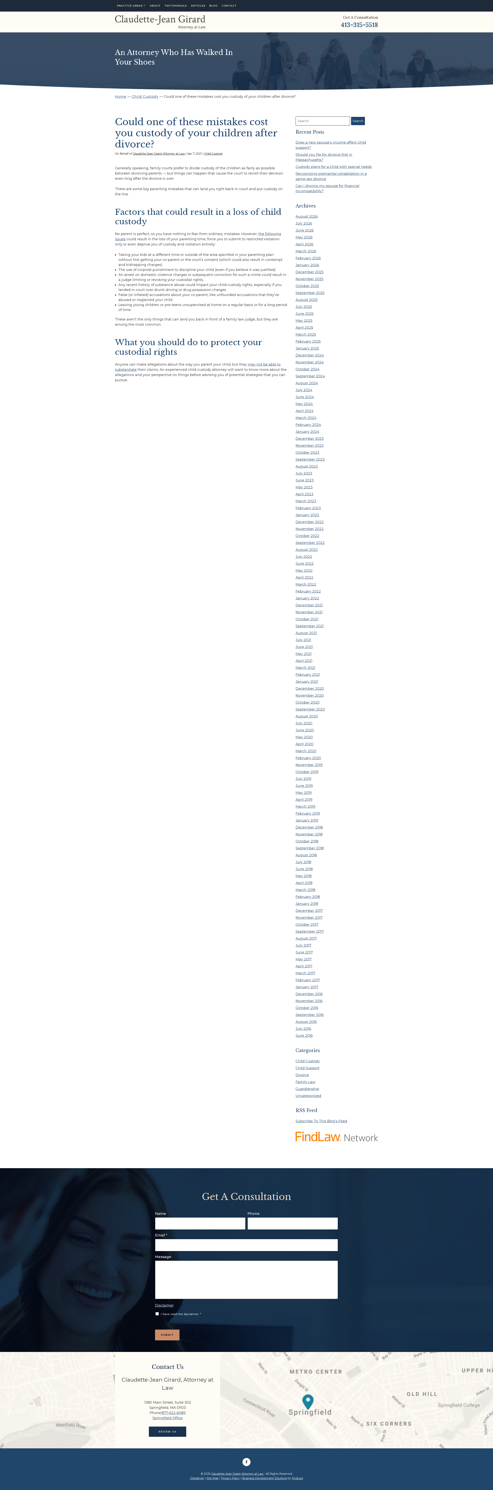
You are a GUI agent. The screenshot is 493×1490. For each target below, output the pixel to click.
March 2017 (305, 973)
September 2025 (310, 293)
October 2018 (307, 841)
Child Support (307, 1068)
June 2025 (305, 314)
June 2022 (305, 564)
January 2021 (307, 682)
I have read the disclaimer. (181, 1314)
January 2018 (307, 904)
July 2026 (304, 223)
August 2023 (307, 466)
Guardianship (307, 1089)
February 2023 (308, 508)
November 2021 (309, 612)
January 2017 (307, 987)
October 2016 (307, 1008)
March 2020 (306, 751)
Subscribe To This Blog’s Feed (321, 1121)
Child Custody (213, 153)
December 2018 (309, 827)
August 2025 (307, 300)
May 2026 (304, 237)
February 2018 (308, 897)
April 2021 (304, 661)
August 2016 (306, 1022)
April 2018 (304, 883)
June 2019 (304, 786)
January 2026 (307, 265)
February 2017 (308, 980)
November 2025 (309, 279)
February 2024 (308, 425)
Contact (229, 5)
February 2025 (308, 341)
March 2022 (306, 584)
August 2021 (306, 633)
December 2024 (310, 355)
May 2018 (304, 876)
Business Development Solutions (264, 1478)
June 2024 (305, 397)
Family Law (305, 1082)
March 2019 (305, 806)
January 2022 (307, 598)
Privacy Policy (230, 1478)
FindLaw (297, 1478)
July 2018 (303, 862)
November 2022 (310, 529)
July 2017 (303, 945)
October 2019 (307, 772)
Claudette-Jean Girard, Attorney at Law (159, 153)
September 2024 (310, 376)
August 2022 (307, 550)
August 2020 (307, 716)
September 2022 (310, 543)
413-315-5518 (359, 25)
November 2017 (309, 918)
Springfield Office (168, 1418)
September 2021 (310, 626)
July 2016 (303, 1029)
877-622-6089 (173, 1413)
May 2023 (304, 487)
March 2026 (306, 251)
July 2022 (304, 557)
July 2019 (303, 779)
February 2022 (308, 591)
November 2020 (310, 695)
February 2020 (308, 758)
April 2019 (304, 800)
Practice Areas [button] (130, 5)
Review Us (167, 1431)
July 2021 (303, 640)
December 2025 (310, 272)
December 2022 (310, 522)
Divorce (302, 1075)
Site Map (213, 1478)
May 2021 (304, 654)
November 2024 (310, 362)
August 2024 (307, 383)
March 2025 (306, 334)
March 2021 (305, 668)
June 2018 (304, 869)
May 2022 (304, 570)
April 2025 (304, 327)
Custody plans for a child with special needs (334, 167)
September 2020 (310, 709)
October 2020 (307, 702)
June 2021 (304, 647)
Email (161, 1235)
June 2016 (304, 1036)
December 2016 (309, 994)
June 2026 (305, 230)
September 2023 (310, 459)
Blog (213, 5)
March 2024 (306, 418)
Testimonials (175, 5)
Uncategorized (308, 1096)
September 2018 (310, 848)
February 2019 (308, 813)
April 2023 (304, 494)
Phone (253, 1214)
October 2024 (307, 369)
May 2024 (304, 404)
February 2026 (308, 258)
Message (163, 1257)
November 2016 (309, 1001)
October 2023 (307, 452)
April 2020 (305, 744)
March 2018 (305, 890)
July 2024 (304, 390)
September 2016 (310, 1015)
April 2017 (304, 966)
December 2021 (309, 605)
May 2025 (304, 321)
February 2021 (308, 675)
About (155, 5)
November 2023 (310, 446)
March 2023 (306, 501)
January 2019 (307, 820)
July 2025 (304, 307)
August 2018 (306, 855)
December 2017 (309, 911)
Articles (198, 5)
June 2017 (304, 952)
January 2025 (307, 348)
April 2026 (304, 244)
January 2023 (307, 515)
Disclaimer (164, 1305)
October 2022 (307, 536)
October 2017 (307, 925)
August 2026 (307, 216)
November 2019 (309, 765)
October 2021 (307, 619)
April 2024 (305, 411)
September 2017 (310, 931)
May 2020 (304, 737)
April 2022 (304, 577)
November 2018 (309, 834)
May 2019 (304, 793)
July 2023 (304, 473)
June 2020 (305, 730)
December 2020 (310, 688)
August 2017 (306, 938)
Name (160, 1214)
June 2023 (305, 480)
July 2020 (304, 723)
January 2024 (307, 432)
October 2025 (307, 286)
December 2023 (310, 439)
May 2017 (304, 959)
